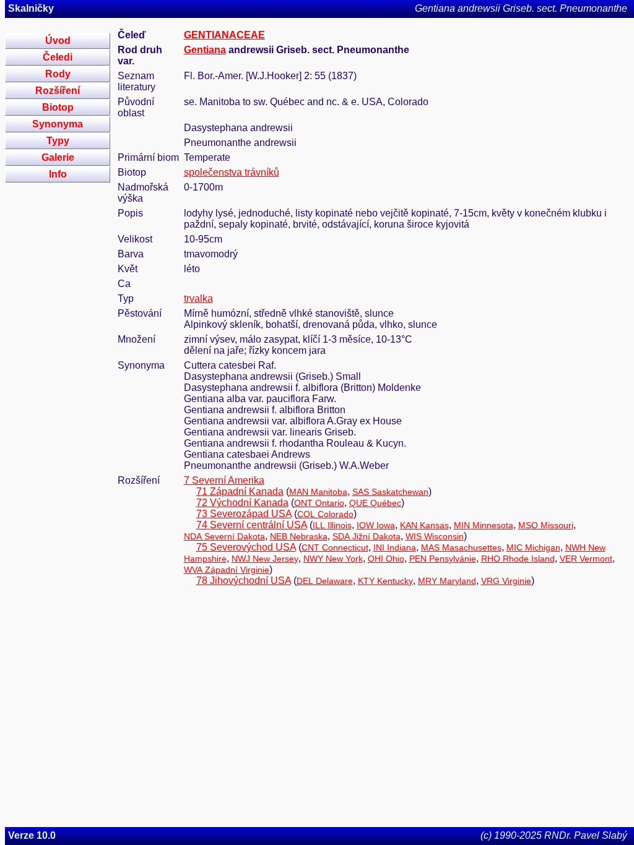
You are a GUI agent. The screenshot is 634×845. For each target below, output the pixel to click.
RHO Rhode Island (518, 559)
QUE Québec (375, 503)
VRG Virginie (506, 581)
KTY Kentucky (385, 581)
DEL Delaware (325, 581)
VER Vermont (586, 559)
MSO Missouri (545, 525)
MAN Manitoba (318, 492)
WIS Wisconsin (435, 536)
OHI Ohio (386, 559)
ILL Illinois (332, 525)
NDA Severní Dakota (224, 536)
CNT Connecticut (335, 547)
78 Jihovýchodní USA (243, 580)
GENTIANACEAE (224, 35)
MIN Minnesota (483, 525)
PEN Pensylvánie (442, 559)
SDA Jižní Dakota (366, 536)
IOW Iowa (376, 525)
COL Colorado (325, 514)
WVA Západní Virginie (226, 570)
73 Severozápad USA (244, 513)
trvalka (198, 298)
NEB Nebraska (299, 536)
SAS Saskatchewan (390, 492)
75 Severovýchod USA (246, 547)
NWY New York (333, 559)
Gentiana (205, 50)
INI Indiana (394, 547)
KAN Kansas (424, 525)
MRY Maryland (447, 581)
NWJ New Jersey (265, 559)
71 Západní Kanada (240, 491)
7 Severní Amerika (224, 480)
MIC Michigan (533, 547)
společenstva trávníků (231, 172)
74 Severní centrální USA (251, 525)
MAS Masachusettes (461, 547)
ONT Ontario (319, 503)
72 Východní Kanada (242, 502)
